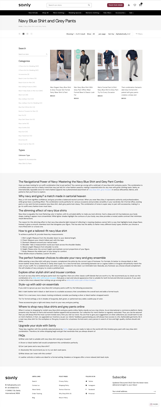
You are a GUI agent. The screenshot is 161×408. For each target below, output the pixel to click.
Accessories (120, 13)
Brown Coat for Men (26, 144)
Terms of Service (64, 389)
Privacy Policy (63, 381)
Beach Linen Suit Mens (28, 78)
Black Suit (23, 95)
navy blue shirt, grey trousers (100, 190)
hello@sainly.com (14, 385)
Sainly (65, 329)
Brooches (23, 140)
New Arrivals (33, 13)
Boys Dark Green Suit (27, 119)
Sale (130, 13)
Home (21, 26)
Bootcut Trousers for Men (28, 111)
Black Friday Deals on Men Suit (31, 91)
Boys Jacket (24, 123)
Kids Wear (107, 13)
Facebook (92, 389)
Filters (139, 34)
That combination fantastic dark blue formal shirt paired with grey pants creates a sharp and (131, 91)
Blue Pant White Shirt (27, 107)
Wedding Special (75, 13)
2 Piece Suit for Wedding (29, 66)
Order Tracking (37, 394)
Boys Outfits (24, 128)
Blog (33, 398)
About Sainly (36, 389)
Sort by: (111, 34)
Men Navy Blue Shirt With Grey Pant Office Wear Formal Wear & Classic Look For (84, 91)
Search (34, 381)
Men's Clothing (58, 13)
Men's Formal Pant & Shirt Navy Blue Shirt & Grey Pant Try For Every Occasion (108, 89)
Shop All (45, 13)
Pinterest (92, 394)
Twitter (91, 381)
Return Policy (63, 398)
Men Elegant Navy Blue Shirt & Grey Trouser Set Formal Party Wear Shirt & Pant (60, 89)
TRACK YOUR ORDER (116, 5)
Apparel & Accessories (27, 159)
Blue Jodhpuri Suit (26, 99)
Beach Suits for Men (27, 82)
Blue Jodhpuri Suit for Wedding (30, 103)
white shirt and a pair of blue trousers (81, 280)
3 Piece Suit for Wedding (28, 70)
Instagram (92, 385)
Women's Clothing (92, 13)
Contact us (36, 385)
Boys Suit (23, 132)
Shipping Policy (64, 385)
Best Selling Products (28, 87)
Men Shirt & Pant (25, 163)
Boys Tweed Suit (25, 136)
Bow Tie (22, 115)
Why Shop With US (65, 394)
